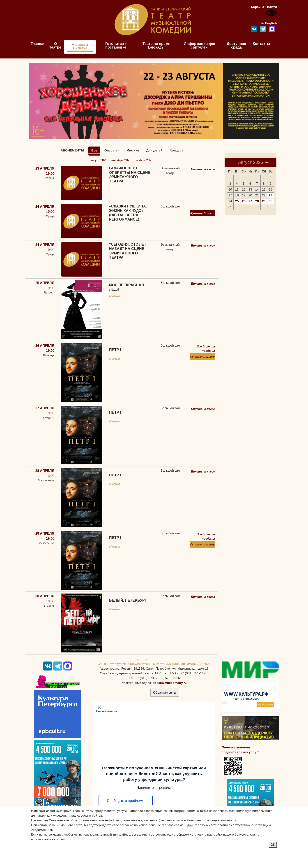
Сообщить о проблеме (125, 801)
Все (94, 150)
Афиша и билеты (80, 46)
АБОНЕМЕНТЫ (72, 150)
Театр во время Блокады (156, 45)
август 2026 (99, 160)
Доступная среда (236, 45)
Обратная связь (165, 692)
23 (270, 195)
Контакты (261, 44)
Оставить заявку (202, 356)
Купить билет (202, 213)
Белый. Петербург (128, 600)
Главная (38, 44)
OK (273, 844)
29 (264, 201)
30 (270, 201)
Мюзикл (132, 150)
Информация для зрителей (199, 45)
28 (257, 201)
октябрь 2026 (143, 160)
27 (250, 201)
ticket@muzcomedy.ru (170, 683)
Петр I (115, 350)
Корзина (257, 7)
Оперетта (111, 150)
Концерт (176, 150)
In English (269, 23)
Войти (272, 7)
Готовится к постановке (115, 45)
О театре (55, 45)
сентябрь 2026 (120, 160)
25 (237, 201)
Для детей (154, 150)
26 (244, 201)
